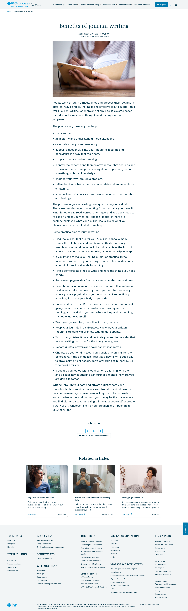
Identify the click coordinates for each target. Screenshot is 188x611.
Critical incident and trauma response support (128, 575)
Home (9, 11)
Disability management (163, 571)
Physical (114, 554)
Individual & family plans (164, 545)
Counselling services (44, 559)
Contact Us (11, 561)
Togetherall (41, 570)
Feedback (185, 528)
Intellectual (115, 547)
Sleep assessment (44, 544)
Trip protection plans (162, 587)
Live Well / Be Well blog (90, 580)
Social (113, 557)
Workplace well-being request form (124, 592)
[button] (59, 4)
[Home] (18, 4)
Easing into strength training (91, 548)
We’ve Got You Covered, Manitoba (94, 587)
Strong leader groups (118, 582)
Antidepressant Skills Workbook (93, 567)
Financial (114, 544)
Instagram (11, 544)
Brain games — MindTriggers (91, 564)
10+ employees (160, 564)
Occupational (115, 550)
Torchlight (40, 574)
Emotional (114, 540)
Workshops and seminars (120, 585)
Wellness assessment (45, 540)
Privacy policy (12, 571)
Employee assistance (163, 574)
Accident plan (160, 551)
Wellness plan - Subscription (91, 545)
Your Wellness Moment (89, 584)
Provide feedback (14, 564)
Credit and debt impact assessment (50, 547)
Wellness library (87, 577)
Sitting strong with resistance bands (92, 553)
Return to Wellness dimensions (94, 435)
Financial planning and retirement (49, 584)
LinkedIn (10, 547)
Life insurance (160, 555)
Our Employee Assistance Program (124, 569)
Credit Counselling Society (91, 561)
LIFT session (42, 580)
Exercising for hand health (90, 557)
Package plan (160, 591)
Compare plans (160, 594)
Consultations (116, 572)
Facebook (11, 540)
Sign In (161, 4)
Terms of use (12, 567)
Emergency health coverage (165, 584)
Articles (113, 589)
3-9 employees (160, 568)
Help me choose (161, 597)
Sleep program (42, 577)
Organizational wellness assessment (124, 579)
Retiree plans (160, 548)
